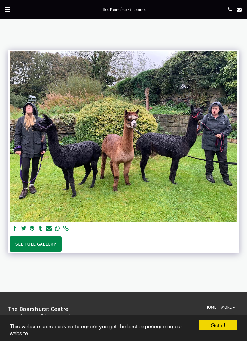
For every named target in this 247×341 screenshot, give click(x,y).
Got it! (218, 325)
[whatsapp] (57, 229)
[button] (7, 9)
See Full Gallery (35, 244)
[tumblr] (40, 229)
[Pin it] (32, 229)
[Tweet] (24, 229)
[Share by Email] (49, 229)
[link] (66, 229)
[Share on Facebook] (15, 229)
